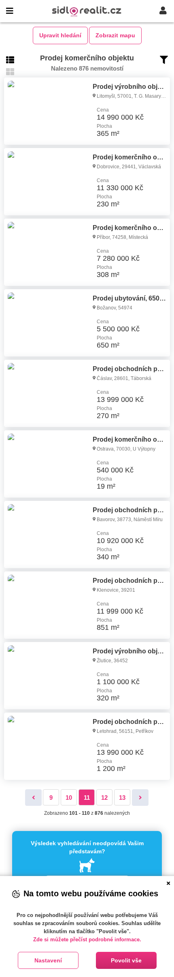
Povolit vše (126, 960)
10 (69, 797)
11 (87, 797)
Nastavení (48, 960)
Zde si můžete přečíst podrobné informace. (87, 939)
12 (104, 797)
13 (122, 797)
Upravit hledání (60, 35)
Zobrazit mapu (115, 35)
